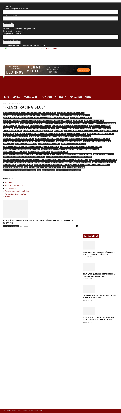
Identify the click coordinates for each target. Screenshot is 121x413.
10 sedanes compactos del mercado (78, 157)
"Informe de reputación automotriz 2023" (29, 128)
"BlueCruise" (95, 123)
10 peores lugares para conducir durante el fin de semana (24, 157)
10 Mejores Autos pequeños (51, 149)
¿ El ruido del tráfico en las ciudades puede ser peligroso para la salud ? (29, 112)
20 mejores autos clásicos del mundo (47, 167)
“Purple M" (100, 120)
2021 (68, 167)
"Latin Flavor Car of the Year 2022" (78, 128)
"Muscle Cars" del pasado (12, 131)
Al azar (7, 197)
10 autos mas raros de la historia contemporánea (47, 136)
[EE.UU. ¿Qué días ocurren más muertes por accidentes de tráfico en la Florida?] (100, 245)
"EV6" (48, 126)
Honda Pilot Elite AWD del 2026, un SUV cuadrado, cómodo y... (99, 297)
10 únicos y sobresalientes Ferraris (56, 159)
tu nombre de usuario (11, 15)
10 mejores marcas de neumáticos (15, 152)
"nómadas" (48, 131)
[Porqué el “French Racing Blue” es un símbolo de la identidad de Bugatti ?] (40, 209)
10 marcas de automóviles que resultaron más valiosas (23, 146)
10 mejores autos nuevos (93, 146)
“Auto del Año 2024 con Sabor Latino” (16, 120)
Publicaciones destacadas (15, 185)
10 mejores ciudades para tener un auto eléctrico (80, 149)
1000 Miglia (96, 162)
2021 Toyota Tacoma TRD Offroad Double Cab (19, 170)
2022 (38, 170)
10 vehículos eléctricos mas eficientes (103, 159)
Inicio (4, 104)
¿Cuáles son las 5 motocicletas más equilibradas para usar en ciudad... (98, 318)
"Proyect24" (58, 131)
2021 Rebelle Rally (78, 167)
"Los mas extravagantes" (101, 128)
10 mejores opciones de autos (39, 152)
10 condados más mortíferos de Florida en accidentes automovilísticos (29, 141)
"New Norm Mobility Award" (33, 131)
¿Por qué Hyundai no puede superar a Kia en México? (21, 118)
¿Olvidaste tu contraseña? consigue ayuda (19, 28)
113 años (62, 165)
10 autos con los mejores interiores (100, 133)
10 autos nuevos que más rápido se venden (18, 139)
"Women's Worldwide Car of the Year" (28, 133)
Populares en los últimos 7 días (17, 191)
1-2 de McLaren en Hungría (76, 133)
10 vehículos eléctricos (79, 159)
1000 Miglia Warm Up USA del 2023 (45, 165)
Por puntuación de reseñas (15, 194)
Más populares (10, 188)
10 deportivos (8, 144)
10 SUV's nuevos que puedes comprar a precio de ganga (22, 159)
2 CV (30, 167)
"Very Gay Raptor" (110, 131)
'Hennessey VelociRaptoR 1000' (81, 118)
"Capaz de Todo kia (108, 123)
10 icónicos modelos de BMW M (26, 144)
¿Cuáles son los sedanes (49, 115)
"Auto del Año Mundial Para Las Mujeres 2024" (73, 123)
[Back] (3, 4)
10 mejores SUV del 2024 (59, 152)
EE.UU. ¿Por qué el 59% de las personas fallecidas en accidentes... (99, 275)
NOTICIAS (17, 97)
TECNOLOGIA (60, 97)
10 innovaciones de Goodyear (49, 144)
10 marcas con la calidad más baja (73, 144)
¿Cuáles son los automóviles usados (71, 112)
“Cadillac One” (66, 120)
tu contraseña (8, 23)
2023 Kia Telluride (48, 170)
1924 (26, 167)
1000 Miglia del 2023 (108, 162)
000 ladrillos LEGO (58, 133)
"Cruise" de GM (23, 126)
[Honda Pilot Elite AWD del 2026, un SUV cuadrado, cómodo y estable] (100, 289)
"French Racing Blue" (59, 126)
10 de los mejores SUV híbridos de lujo (97, 141)
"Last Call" (60, 128)
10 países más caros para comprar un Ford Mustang (73, 154)
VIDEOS (88, 97)
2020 (64, 167)
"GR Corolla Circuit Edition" (100, 126)
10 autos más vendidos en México (78, 136)
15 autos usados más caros (13, 167)
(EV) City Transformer (11, 123)
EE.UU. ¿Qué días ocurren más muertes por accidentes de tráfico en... (99, 253)
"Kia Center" (50, 128)
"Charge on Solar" (9, 126)
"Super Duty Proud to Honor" (75, 131)
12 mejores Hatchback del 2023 (77, 165)
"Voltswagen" (8, 133)
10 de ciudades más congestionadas (69, 141)
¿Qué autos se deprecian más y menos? (55, 118)
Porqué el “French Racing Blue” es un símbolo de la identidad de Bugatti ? (40, 221)
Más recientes (10, 183)
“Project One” (89, 120)
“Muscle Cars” (78, 120)
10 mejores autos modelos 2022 (71, 146)
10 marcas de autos (51, 146)
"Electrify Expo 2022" (37, 126)
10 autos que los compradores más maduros (51, 139)
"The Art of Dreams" (95, 131)
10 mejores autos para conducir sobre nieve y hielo (21, 149)
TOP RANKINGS (75, 97)
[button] (115, 79)
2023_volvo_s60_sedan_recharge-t (68, 170)
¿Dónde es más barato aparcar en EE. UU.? (74, 115)
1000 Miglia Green (9, 165)
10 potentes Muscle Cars (55, 157)
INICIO (6, 97)
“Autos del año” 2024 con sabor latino (45, 120)
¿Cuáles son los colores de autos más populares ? (21, 115)
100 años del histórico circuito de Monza (76, 162)
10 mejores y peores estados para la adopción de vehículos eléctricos (28, 154)
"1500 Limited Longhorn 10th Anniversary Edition (38, 123)
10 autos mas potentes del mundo (15, 136)
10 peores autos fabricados (103, 154)
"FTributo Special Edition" (78, 126)
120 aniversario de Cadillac (99, 165)
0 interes (47, 133)
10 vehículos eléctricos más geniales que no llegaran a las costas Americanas (31, 162)
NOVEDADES (47, 97)
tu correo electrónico (11, 40)
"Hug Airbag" (7, 128)
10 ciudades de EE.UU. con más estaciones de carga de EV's (89, 139)
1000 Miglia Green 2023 (24, 165)
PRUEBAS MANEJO (31, 97)
